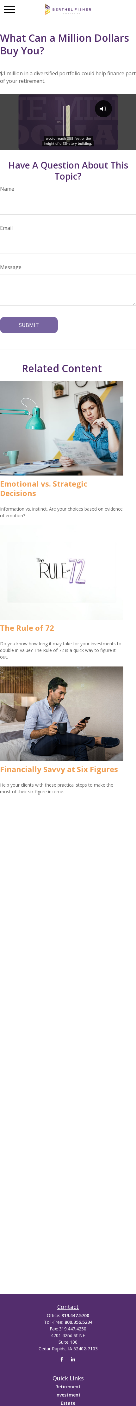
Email (6, 227)
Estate (68, 1403)
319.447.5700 (75, 1315)
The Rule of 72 (27, 628)
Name (7, 188)
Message (11, 267)
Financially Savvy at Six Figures (59, 769)
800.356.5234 (78, 1322)
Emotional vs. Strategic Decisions (43, 488)
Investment (68, 1395)
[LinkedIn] (73, 1359)
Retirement (68, 1387)
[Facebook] (62, 1359)
